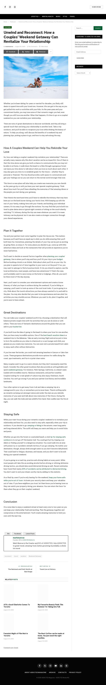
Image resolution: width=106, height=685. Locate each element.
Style (65, 16)
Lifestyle (34, 16)
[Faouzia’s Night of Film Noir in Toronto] (19, 622)
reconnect (8, 556)
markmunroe (9, 46)
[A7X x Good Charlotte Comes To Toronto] (19, 593)
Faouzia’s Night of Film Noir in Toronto (16, 635)
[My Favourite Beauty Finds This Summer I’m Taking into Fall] (53, 593)
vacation (23, 556)
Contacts (62, 672)
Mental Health (47, 16)
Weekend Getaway (35, 556)
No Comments (33, 46)
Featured (7, 27)
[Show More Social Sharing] (51, 52)
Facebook (17, 533)
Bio (8, 533)
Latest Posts (30, 533)
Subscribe (96, 7)
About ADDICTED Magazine (35, 672)
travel (16, 556)
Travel (72, 16)
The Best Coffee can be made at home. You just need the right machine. (51, 636)
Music (58, 16)
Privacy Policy (75, 672)
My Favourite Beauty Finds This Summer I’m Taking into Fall (50, 606)
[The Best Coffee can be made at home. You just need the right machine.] (53, 622)
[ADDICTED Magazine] (54, 7)
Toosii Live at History (48, 569)
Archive (52, 672)
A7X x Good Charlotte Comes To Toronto (17, 606)
